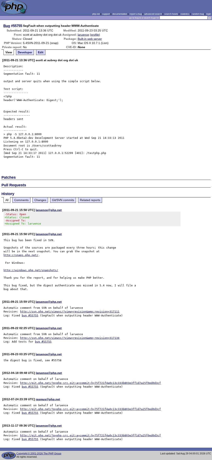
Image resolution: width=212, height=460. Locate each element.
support (106, 14)
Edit (40, 52)
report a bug (136, 14)
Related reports (90, 200)
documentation (119, 14)
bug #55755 (30, 315)
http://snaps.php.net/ (21, 255)
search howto (171, 14)
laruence (83, 34)
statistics (185, 14)
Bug (6, 26)
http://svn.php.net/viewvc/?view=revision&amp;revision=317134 (69, 337)
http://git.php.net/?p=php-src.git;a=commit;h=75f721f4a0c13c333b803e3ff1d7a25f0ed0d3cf (90, 382)
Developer (25, 52)
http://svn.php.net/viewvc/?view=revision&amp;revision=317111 (69, 311)
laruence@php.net (49, 210)
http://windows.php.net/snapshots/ (31, 270)
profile (95, 34)
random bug (198, 14)
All (6, 200)
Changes (40, 200)
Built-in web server (90, 38)
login (208, 14)
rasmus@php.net (48, 399)
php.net (96, 14)
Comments (21, 200)
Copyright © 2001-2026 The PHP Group (38, 453)
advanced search (153, 14)
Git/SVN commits (63, 200)
